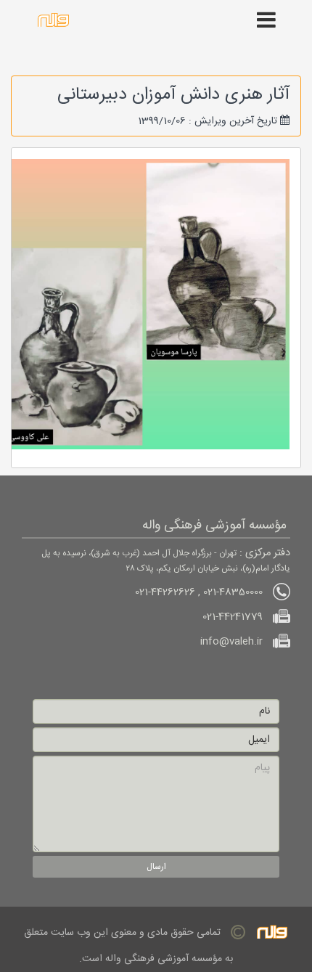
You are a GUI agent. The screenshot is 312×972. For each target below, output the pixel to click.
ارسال (156, 866)
